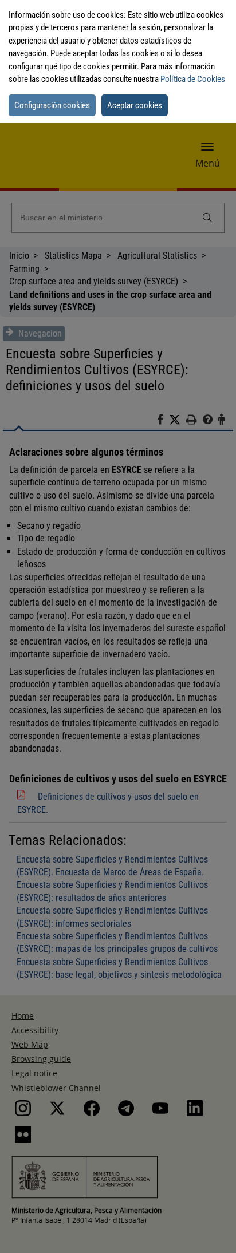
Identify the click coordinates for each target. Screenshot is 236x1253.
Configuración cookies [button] (52, 105)
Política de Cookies (192, 79)
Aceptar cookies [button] (134, 105)
